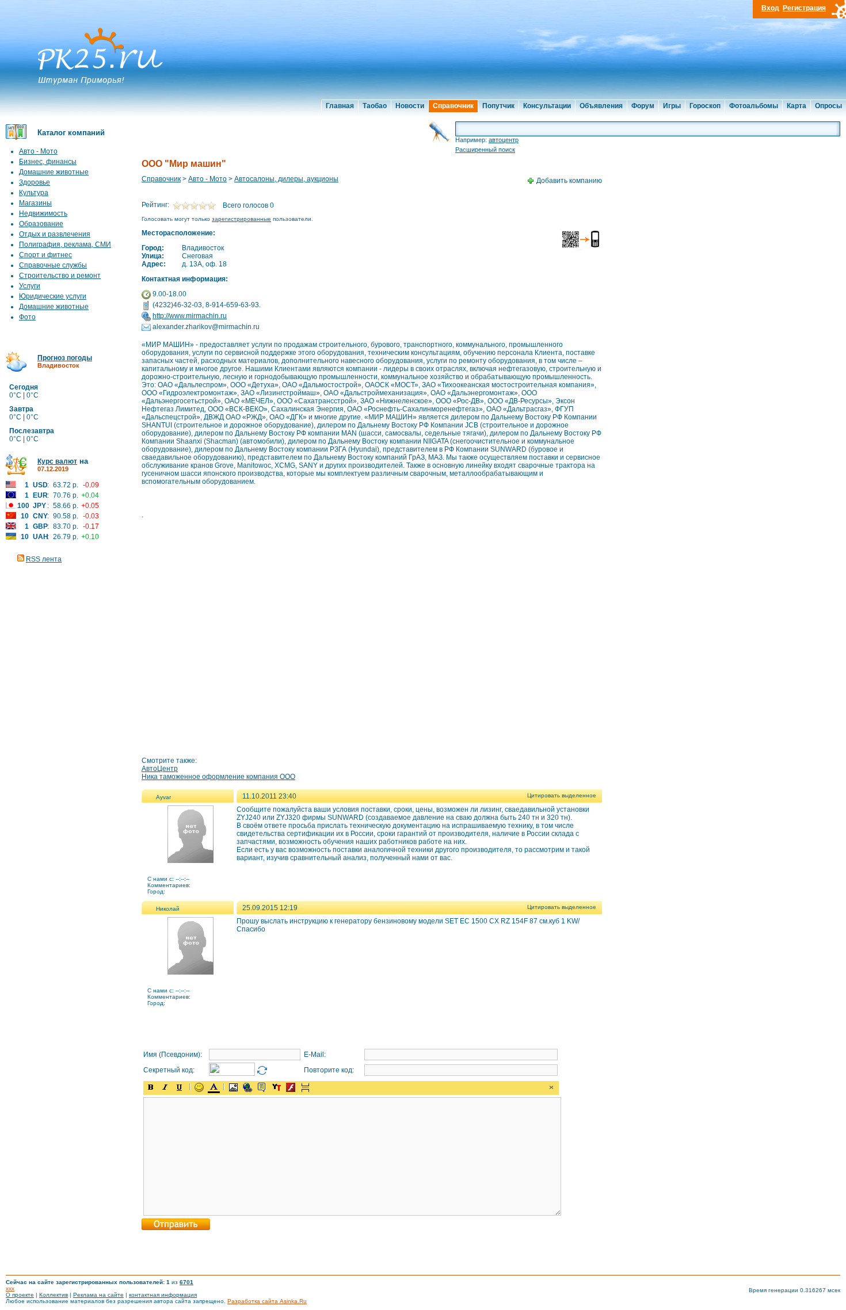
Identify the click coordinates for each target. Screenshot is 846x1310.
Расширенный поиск (485, 149)
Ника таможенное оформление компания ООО (218, 777)
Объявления (601, 106)
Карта (796, 106)
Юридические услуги (52, 296)
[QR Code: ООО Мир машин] (581, 249)
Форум (642, 106)
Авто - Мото (38, 151)
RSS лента (44, 559)
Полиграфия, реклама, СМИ (65, 244)
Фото (27, 317)
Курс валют (57, 461)
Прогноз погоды (64, 358)
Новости (409, 106)
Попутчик (498, 106)
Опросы (828, 106)
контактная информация (163, 1295)
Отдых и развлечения (54, 234)
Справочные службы (53, 265)
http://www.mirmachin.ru (190, 316)
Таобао (375, 106)
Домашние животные (54, 172)
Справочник (453, 106)
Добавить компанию (569, 181)
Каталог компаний (71, 132)
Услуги (29, 286)
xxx (10, 1288)
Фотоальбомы (753, 106)
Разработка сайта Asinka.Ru (267, 1301)
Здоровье (34, 182)
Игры (672, 106)
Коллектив (53, 1295)
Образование (41, 224)
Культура (33, 193)
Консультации (547, 106)
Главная (340, 106)
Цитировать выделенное (561, 795)
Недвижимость (43, 213)
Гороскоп (705, 106)
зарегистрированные (241, 219)
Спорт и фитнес (45, 255)
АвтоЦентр (160, 769)
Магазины (35, 203)
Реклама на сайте (98, 1295)
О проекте (20, 1295)
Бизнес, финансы (48, 162)
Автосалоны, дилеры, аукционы (286, 179)
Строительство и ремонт (60, 276)
